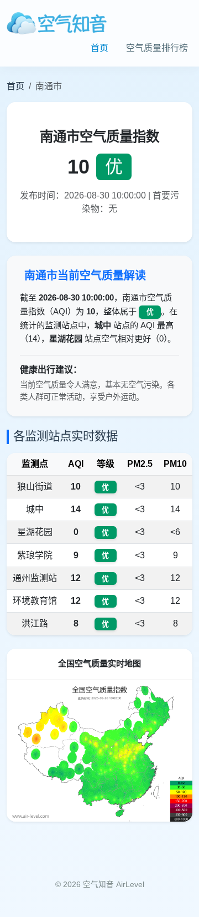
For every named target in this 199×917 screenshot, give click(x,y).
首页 (99, 48)
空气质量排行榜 (157, 48)
